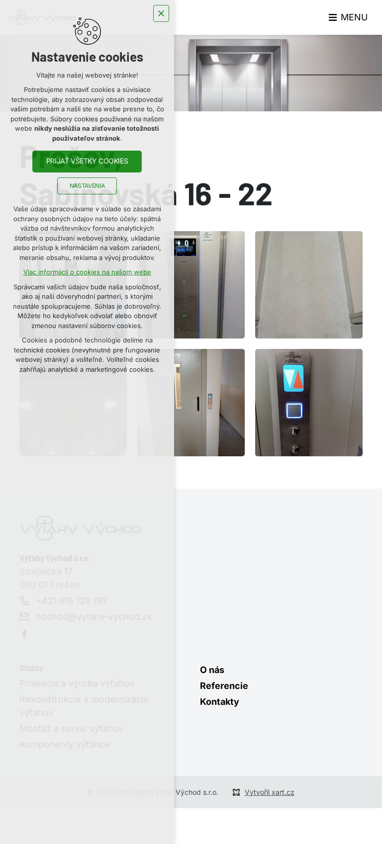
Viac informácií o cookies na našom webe (87, 272)
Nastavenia (87, 185)
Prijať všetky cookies (87, 161)
